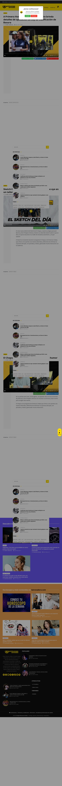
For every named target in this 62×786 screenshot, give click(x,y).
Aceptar (27, 15)
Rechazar (34, 15)
